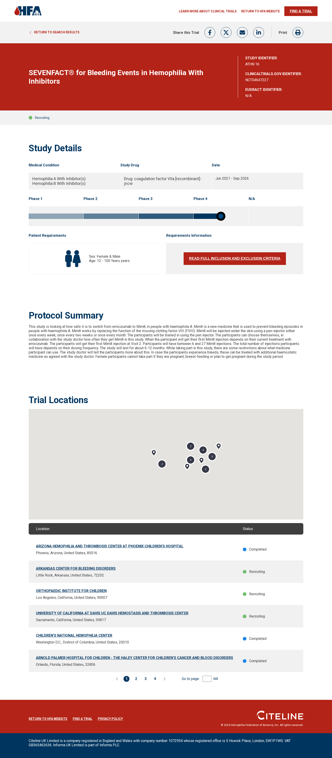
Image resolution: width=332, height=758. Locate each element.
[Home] (28, 15)
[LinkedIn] (258, 32)
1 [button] (127, 679)
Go (215, 678)
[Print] (297, 32)
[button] (153, 452)
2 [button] (162, 463)
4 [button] (190, 459)
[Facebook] (209, 32)
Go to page (190, 679)
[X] (226, 32)
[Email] (242, 32)
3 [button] (212, 456)
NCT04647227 (256, 80)
